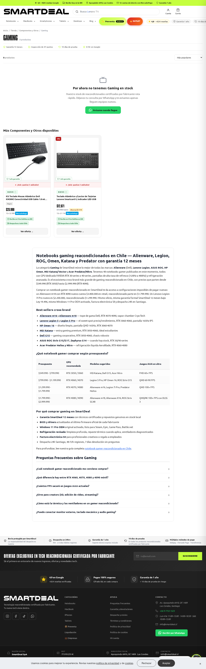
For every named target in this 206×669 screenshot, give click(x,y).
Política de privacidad (120, 626)
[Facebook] (15, 616)
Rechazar (146, 663)
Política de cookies (119, 632)
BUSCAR (77, 11)
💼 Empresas (71, 638)
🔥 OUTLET (134, 21)
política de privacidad (107, 663)
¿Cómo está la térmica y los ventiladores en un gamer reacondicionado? (77, 503)
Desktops (78, 21)
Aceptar (166, 663)
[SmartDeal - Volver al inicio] (36, 11)
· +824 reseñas (159, 21)
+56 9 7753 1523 (167, 610)
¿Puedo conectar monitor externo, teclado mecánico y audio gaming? (76, 512)
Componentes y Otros (28, 30)
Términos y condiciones (121, 620)
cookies (129, 663)
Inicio (5, 30)
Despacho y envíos (118, 614)
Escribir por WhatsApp (174, 633)
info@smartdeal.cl (168, 624)
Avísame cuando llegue (105, 110)
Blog (91, 21)
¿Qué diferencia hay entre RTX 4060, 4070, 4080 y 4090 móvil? (72, 477)
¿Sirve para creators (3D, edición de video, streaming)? (67, 494)
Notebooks (11, 21)
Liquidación (70, 632)
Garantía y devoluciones (121, 609)
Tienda (14, 30)
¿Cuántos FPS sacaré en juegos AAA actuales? (62, 486)
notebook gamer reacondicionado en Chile (108, 448)
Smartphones (46, 21)
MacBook (69, 609)
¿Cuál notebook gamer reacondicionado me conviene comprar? (72, 468)
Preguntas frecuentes (120, 603)
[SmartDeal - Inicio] (31, 598)
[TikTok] (24, 616)
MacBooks (27, 21)
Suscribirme (190, 556)
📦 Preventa (70, 626)
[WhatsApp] (32, 616)
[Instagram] (7, 616)
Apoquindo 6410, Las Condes (101, 2)
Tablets (62, 21)
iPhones (68, 614)
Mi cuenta (114, 638)
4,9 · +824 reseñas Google (48, 2)
